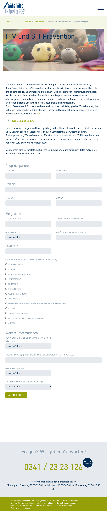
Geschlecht (11, 232)
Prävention (39, 21)
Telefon (10, 197)
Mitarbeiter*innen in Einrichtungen (26, 318)
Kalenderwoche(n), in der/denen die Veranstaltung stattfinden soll (40, 354)
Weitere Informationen (20, 508)
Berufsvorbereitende (19, 274)
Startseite (9, 21)
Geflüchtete (14, 289)
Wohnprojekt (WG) (17, 293)
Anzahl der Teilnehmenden (69, 218)
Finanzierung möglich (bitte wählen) (24, 381)
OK (93, 501)
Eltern (11, 308)
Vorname (10, 170)
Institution (11, 184)
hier (39, 113)
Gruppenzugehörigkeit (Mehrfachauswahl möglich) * (31, 259)
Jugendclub (14, 298)
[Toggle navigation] (101, 9)
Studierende (14, 279)
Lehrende (13, 284)
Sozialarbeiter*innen (18, 313)
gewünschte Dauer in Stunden (71, 232)
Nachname (61, 170)
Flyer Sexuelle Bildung (23, 121)
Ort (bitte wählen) (15, 368)
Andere (11, 323)
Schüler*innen (15, 264)
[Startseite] (14, 8)
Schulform (11, 246)
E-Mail (59, 197)
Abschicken (16, 395)
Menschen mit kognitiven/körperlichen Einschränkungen (37, 303)
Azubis (11, 269)
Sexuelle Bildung (24, 21)
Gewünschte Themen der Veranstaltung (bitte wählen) (28, 339)
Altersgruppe (13, 218)
